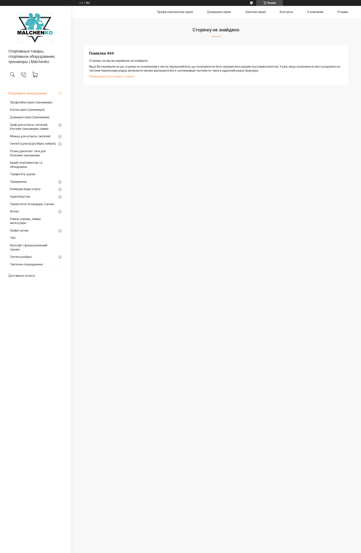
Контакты (286, 12)
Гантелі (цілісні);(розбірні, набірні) (33, 143)
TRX (13, 238)
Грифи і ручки (19, 230)
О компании (315, 12)
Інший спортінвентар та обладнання (26, 164)
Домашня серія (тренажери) (30, 117)
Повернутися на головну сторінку (112, 76)
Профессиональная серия (175, 12)
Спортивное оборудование (27, 93)
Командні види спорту (25, 189)
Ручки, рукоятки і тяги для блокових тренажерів (28, 153)
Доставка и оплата (21, 275)
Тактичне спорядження (26, 264)
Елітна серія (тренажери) (27, 109)
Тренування (18, 181)
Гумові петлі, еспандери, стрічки (32, 204)
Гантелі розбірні (21, 256)
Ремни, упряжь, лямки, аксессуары (25, 221)
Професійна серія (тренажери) (31, 102)
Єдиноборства (20, 196)
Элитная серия (255, 12)
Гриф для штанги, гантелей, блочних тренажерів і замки (29, 127)
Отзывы (342, 12)
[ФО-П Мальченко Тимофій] (35, 27)
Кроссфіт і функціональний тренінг (28, 247)
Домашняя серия (219, 12)
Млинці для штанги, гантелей (30, 136)
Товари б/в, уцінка (22, 174)
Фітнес (14, 211)
